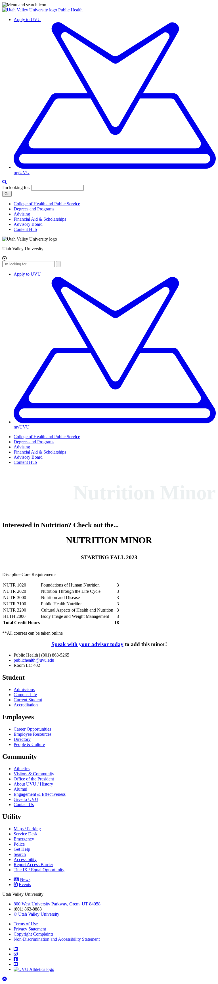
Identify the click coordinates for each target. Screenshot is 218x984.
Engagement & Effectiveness (40, 794)
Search (20, 854)
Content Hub (25, 229)
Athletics (22, 768)
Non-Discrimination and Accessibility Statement (57, 939)
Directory (22, 739)
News (25, 879)
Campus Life (25, 694)
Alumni (20, 789)
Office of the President (34, 778)
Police (19, 844)
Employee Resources (32, 734)
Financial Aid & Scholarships (40, 219)
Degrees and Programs (34, 208)
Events (25, 884)
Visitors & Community (34, 773)
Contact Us (24, 804)
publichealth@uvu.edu (34, 660)
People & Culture (29, 744)
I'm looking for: (16, 187)
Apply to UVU (27, 19)
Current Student (28, 699)
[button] (109, 4)
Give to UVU (26, 799)
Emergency (24, 839)
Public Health (70, 9)
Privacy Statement (30, 928)
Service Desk (25, 833)
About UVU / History (33, 784)
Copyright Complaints (33, 934)
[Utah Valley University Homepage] (30, 9)
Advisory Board (28, 224)
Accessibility (25, 859)
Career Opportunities (32, 729)
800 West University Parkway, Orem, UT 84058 (57, 903)
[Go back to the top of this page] (5, 979)
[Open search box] (4, 182)
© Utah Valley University (36, 914)
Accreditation (26, 704)
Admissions (24, 689)
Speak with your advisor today (87, 644)
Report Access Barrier (33, 864)
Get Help (22, 849)
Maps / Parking (27, 828)
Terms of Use (26, 923)
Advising (22, 214)
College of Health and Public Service (47, 203)
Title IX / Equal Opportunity (39, 869)
